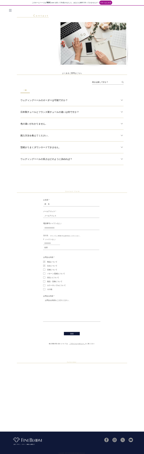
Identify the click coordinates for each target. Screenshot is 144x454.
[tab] (25, 90)
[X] (122, 440)
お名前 (45, 200)
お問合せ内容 (48, 296)
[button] (10, 10)
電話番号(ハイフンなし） (52, 223)
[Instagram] (114, 440)
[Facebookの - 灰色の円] (106, 440)
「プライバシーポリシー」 (77, 343)
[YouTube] (131, 440)
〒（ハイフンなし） (49, 239)
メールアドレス (49, 211)
